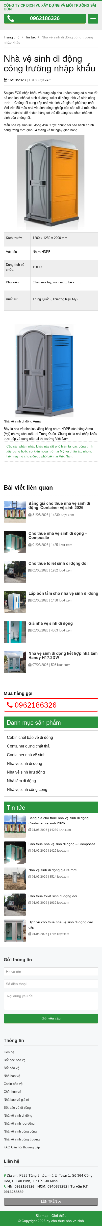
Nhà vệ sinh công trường (22, 1139)
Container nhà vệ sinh (26, 755)
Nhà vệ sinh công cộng (27, 789)
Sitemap (42, 1216)
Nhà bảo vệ (12, 1076)
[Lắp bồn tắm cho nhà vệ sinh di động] (15, 602)
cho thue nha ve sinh (67, 1221)
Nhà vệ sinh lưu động (26, 772)
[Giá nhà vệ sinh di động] (15, 632)
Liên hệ (9, 1052)
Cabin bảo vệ (13, 1084)
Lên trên (49, 1201)
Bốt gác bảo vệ (15, 1060)
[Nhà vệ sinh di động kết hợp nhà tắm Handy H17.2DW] (15, 662)
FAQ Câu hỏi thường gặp (22, 1147)
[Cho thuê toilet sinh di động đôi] (15, 572)
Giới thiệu (59, 1216)
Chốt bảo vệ (12, 1092)
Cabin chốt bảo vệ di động (30, 737)
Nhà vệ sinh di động (24, 763)
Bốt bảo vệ (11, 1068)
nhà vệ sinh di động (34, 98)
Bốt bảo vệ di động (17, 1107)
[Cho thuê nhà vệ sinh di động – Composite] (15, 542)
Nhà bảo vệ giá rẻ (16, 1100)
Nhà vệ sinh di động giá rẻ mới (52, 870)
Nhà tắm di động (21, 781)
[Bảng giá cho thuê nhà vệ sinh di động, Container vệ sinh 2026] (15, 512)
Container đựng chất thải (29, 746)
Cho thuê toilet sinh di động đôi (52, 896)
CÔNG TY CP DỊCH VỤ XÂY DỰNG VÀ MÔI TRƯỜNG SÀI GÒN (50, 7)
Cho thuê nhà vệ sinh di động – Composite (61, 844)
